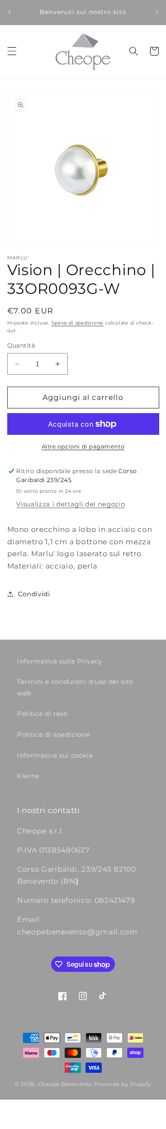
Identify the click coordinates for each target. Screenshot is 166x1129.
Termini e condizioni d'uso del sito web (75, 687)
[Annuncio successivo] (156, 12)
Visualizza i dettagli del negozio (70, 504)
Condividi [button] (34, 594)
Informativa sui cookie (55, 755)
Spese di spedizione (78, 323)
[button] (11, 51)
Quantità (21, 345)
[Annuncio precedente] (9, 12)
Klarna (28, 776)
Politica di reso (42, 714)
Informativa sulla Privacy (59, 661)
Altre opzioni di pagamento (83, 446)
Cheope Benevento (65, 1084)
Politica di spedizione (53, 734)
